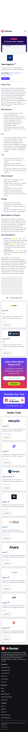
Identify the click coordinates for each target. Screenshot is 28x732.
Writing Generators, (15, 73)
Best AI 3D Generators (6, 697)
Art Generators (4, 679)
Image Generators (5, 670)
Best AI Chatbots (5, 694)
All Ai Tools (3, 681)
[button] (25, 31)
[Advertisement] (14, 14)
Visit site (4, 78)
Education (9, 74)
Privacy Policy (4, 727)
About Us (3, 706)
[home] (6, 31)
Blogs (2, 688)
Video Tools (4, 676)
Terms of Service (5, 729)
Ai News (3, 691)
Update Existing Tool (6, 717)
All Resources (4, 699)
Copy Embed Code (12, 406)
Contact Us (3, 712)
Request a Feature (5, 714)
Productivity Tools (5, 667)
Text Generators (5, 673)
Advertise (3, 709)
